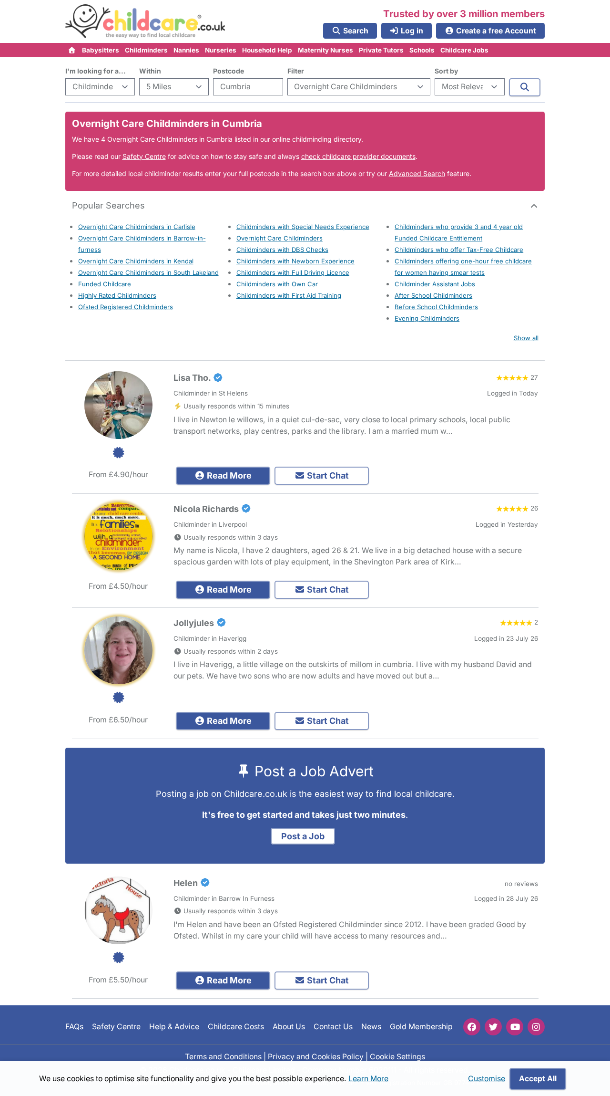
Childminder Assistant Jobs (435, 284)
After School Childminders (433, 295)
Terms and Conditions (223, 1056)
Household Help (267, 50)
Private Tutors (381, 50)
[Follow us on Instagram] (536, 1026)
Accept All (538, 1078)
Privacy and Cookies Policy (316, 1056)
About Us (289, 1026)
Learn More (368, 1078)
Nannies (186, 50)
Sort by (446, 71)
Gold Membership (421, 1026)
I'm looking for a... (95, 71)
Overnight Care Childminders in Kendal (135, 261)
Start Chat (327, 475)
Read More (228, 475)
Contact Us (333, 1026)
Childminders (146, 50)
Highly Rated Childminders (117, 295)
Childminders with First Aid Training (288, 295)
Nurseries (220, 50)
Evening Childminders (427, 318)
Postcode (228, 71)
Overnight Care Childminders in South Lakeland (148, 272)
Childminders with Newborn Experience (295, 261)
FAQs (74, 1026)
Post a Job (303, 836)
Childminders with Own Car (277, 284)
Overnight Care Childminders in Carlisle (136, 226)
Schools (422, 50)
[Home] (72, 50)
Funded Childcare (104, 284)
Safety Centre (144, 156)
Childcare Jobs (464, 50)
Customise (486, 1078)
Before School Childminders (436, 307)
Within (150, 71)
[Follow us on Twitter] (493, 1026)
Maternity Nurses (325, 50)
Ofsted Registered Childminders (125, 307)
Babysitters (100, 50)
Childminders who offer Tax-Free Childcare (459, 249)
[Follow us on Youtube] (514, 1026)
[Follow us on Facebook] (471, 1026)
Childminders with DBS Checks (282, 249)
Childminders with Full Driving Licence (292, 272)
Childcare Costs (236, 1026)
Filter (295, 71)
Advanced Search (417, 173)
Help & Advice (174, 1026)
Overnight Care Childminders (279, 238)
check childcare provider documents (358, 156)
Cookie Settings (397, 1056)
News (371, 1026)
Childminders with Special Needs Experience (302, 226)
